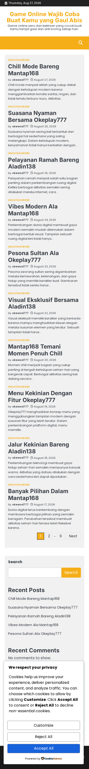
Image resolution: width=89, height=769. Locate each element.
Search (15, 562)
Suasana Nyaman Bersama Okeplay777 (37, 116)
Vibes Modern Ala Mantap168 (33, 210)
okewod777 (20, 80)
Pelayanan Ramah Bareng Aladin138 (43, 163)
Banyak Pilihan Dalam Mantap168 (38, 494)
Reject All (43, 736)
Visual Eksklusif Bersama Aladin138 (43, 303)
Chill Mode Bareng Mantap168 (33, 70)
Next (73, 536)
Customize (43, 725)
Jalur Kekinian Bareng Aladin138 (38, 448)
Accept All (43, 748)
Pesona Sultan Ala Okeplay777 (33, 256)
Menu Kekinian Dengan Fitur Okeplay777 (40, 396)
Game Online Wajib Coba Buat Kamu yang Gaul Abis (44, 17)
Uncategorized (19, 60)
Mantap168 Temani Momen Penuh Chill (35, 350)
